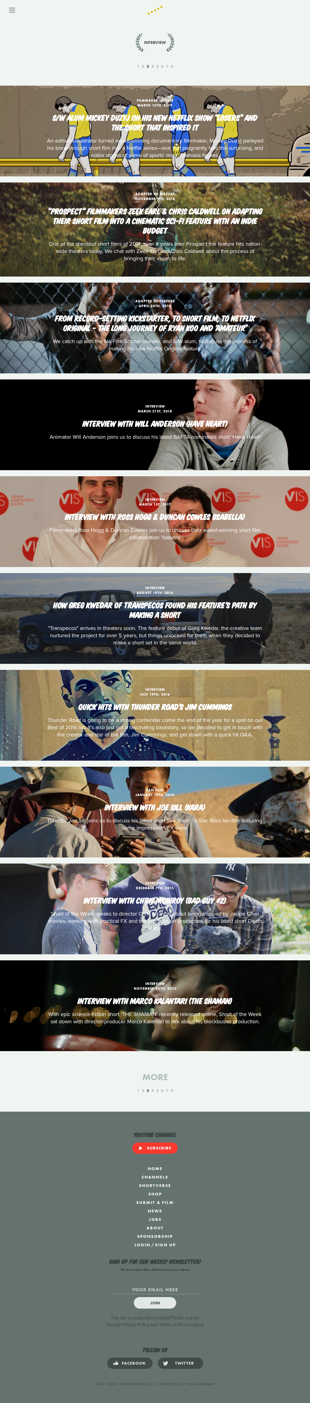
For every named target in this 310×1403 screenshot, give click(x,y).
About (155, 1228)
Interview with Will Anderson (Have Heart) (155, 423)
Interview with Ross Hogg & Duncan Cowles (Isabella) (155, 516)
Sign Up (165, 1244)
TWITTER (184, 1363)
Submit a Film (155, 1202)
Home (155, 1168)
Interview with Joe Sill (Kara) (155, 806)
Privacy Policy (135, 1324)
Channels (155, 1177)
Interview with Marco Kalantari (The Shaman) (155, 1000)
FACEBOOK (134, 1363)
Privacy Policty (170, 1384)
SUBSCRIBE (159, 1148)
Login (142, 1244)
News (155, 1211)
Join (155, 1303)
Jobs (155, 1219)
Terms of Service (175, 1324)
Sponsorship (155, 1236)
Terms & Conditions (200, 1384)
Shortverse (155, 1185)
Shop (155, 1194)
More (155, 1077)
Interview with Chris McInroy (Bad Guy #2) (155, 899)
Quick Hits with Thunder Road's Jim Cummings (155, 706)
